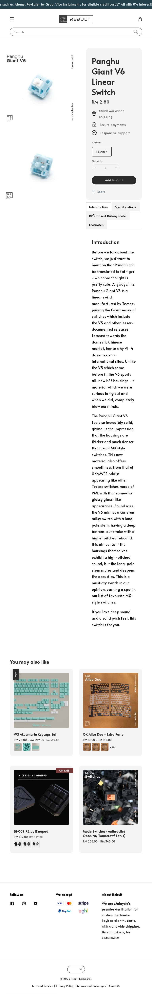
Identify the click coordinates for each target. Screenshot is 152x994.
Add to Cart (114, 180)
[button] (12, 19)
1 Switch (101, 152)
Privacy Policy (65, 986)
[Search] (135, 32)
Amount (96, 142)
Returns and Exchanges (91, 986)
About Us (114, 986)
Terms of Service (42, 986)
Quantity (97, 161)
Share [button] (101, 192)
